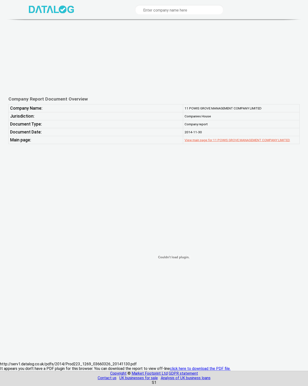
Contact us (107, 378)
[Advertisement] (154, 57)
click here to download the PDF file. (200, 368)
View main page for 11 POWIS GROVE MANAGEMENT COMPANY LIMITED (237, 140)
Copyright (118, 373)
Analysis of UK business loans (186, 378)
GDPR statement (183, 373)
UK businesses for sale (138, 378)
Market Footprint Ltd (150, 373)
